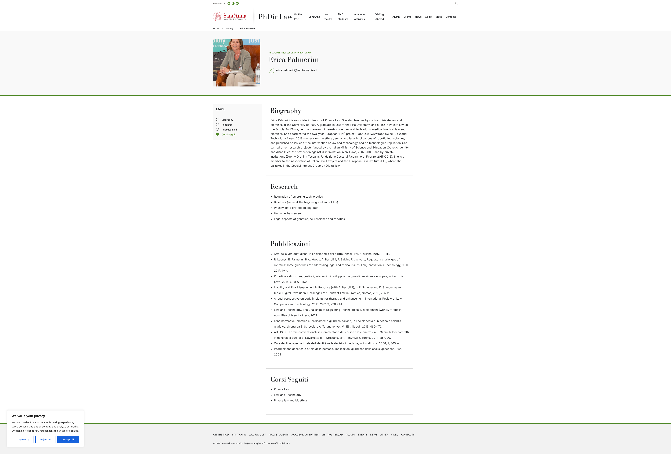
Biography (227, 119)
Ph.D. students (279, 434)
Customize (23, 439)
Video (438, 16)
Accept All (68, 439)
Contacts (451, 16)
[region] (45, 428)
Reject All (45, 439)
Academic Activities (305, 434)
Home (216, 28)
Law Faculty (257, 434)
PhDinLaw (275, 16)
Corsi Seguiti (229, 134)
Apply (428, 16)
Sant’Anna (314, 16)
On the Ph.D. (221, 434)
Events (408, 16)
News (418, 16)
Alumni (396, 16)
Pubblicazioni (229, 129)
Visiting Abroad (332, 434)
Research (227, 124)
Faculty (229, 28)
